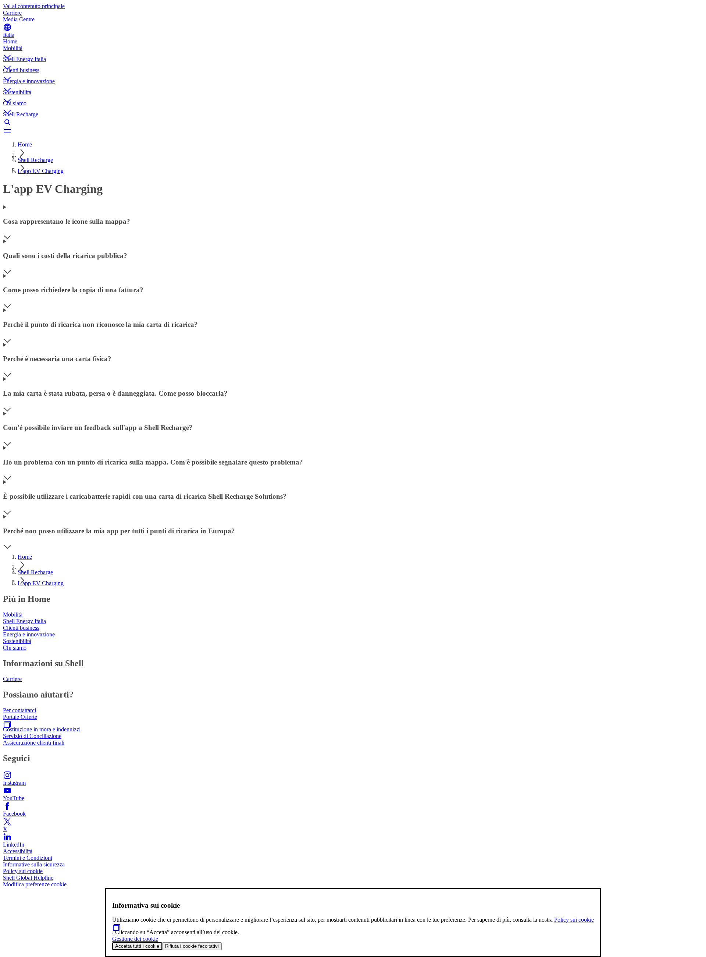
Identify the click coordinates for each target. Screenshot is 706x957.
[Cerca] (353, 122)
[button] (353, 50)
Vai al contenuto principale (34, 6)
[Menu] (353, 131)
